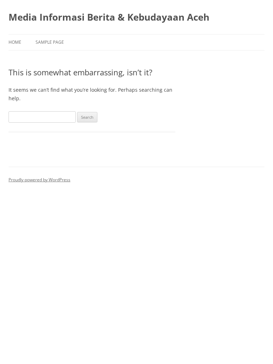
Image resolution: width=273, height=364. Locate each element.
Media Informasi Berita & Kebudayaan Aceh (109, 17)
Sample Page (50, 42)
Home (15, 42)
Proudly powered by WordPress (39, 180)
